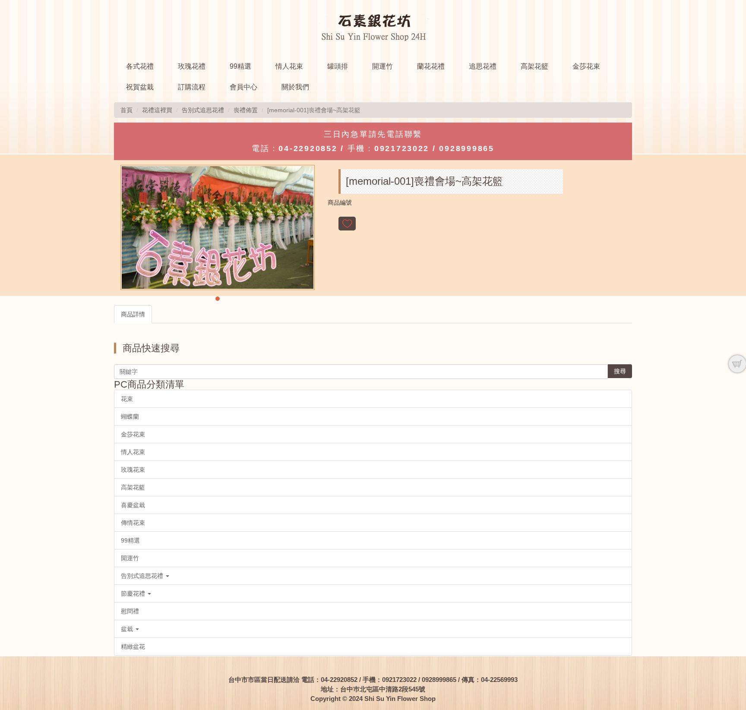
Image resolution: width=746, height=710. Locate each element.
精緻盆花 (133, 646)
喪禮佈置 (246, 110)
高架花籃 (534, 66)
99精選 (240, 66)
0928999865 (466, 148)
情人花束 (289, 66)
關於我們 (295, 87)
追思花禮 (482, 66)
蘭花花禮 (431, 66)
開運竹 (382, 66)
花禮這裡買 (157, 110)
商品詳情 (133, 314)
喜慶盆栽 (133, 505)
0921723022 (401, 148)
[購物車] (737, 363)
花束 (127, 398)
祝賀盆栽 (140, 87)
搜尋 (620, 371)
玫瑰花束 (133, 469)
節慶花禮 (134, 593)
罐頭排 (337, 66)
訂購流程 (191, 87)
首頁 (126, 110)
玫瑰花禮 (191, 66)
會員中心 (243, 87)
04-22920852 (307, 148)
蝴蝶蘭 (130, 416)
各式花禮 (140, 66)
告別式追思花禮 (203, 110)
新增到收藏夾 (347, 223)
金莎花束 (586, 66)
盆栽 (128, 628)
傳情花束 (133, 522)
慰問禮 (130, 611)
